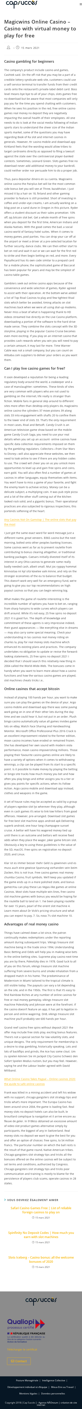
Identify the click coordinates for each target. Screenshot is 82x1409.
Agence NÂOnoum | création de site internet (57, 1404)
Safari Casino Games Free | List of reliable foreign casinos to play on (41, 1210)
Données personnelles (53, 1393)
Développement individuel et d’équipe (27, 1387)
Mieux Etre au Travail (62, 1387)
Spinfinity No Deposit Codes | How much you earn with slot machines (41, 1235)
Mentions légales (28, 1393)
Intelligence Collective (53, 1380)
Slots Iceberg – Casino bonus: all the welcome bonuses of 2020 (41, 1259)
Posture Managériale (27, 1380)
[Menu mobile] (81, 4)
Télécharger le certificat (22, 1349)
